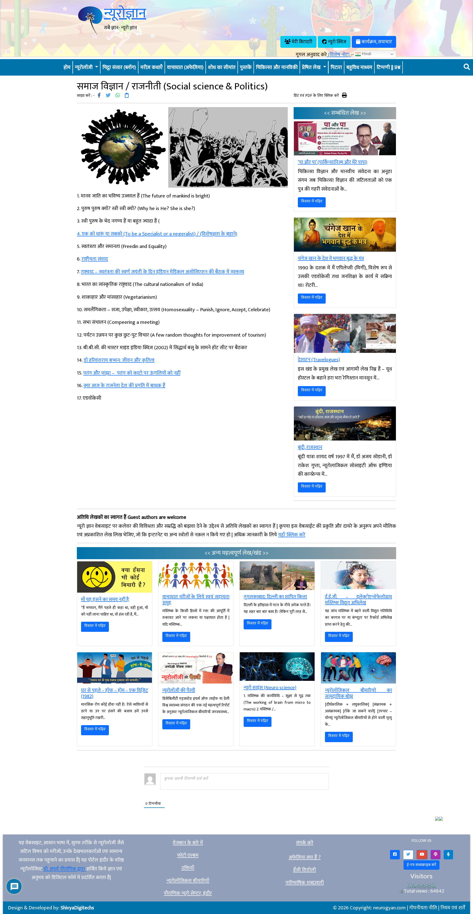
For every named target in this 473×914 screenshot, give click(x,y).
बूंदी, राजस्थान (310, 447)
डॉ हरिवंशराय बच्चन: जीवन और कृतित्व (119, 360)
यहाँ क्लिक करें (291, 534)
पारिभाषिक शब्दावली (305, 882)
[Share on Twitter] (108, 95)
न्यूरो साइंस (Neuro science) (270, 688)
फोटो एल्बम (188, 855)
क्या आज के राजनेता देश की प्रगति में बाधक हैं (124, 385)
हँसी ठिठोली (304, 869)
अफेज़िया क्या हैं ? (305, 857)
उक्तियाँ (187, 868)
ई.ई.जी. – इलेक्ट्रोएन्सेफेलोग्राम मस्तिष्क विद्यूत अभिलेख (358, 600)
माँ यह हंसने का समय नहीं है (105, 599)
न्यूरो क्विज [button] (336, 42)
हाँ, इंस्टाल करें (403, 906)
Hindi (366, 54)
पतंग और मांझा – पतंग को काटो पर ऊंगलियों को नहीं (131, 373)
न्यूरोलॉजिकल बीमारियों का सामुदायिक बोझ (358, 693)
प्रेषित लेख (312, 67)
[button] (395, 854)
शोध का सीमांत (222, 67)
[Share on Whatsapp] (118, 95)
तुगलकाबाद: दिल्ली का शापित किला (275, 597)
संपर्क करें (304, 842)
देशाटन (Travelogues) (319, 360)
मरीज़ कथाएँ (151, 67)
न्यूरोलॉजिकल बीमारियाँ (188, 880)
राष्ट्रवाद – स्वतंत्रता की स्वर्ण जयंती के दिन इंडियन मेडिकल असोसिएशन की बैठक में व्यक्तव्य (162, 271)
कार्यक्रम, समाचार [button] (376, 42)
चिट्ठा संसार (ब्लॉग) (119, 67)
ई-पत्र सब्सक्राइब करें (421, 865)
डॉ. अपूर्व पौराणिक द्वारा (65, 869)
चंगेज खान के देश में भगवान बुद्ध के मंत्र (331, 258)
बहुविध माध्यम (359, 67)
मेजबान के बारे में (188, 842)
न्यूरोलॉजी (84, 67)
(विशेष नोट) (339, 54)
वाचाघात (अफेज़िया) (185, 67)
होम (67, 67)
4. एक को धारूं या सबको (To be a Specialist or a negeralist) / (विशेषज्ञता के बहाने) (157, 233)
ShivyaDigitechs (77, 907)
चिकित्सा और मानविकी (277, 67)
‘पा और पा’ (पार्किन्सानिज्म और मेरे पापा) (332, 162)
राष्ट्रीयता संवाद (95, 259)
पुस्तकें (246, 67)
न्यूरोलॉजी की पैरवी (178, 690)
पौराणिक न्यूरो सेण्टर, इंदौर (188, 893)
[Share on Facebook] (99, 95)
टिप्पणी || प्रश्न (388, 67)
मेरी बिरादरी (301, 42)
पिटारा (336, 67)
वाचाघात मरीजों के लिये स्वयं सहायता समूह (195, 600)
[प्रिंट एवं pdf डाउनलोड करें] (344, 95)
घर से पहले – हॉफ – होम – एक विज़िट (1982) (114, 693)
